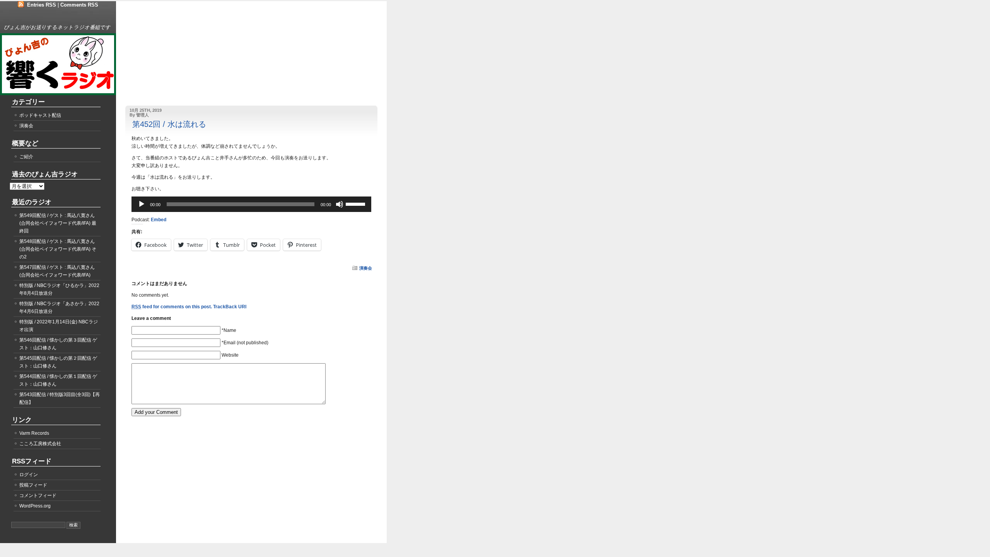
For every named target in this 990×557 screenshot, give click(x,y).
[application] (251, 204)
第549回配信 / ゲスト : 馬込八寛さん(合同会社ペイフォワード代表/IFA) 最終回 (57, 223)
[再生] (141, 204)
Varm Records (34, 433)
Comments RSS (79, 5)
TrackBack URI (229, 306)
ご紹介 (26, 156)
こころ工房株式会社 (40, 443)
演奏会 (365, 268)
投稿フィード (33, 485)
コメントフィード (37, 495)
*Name (229, 330)
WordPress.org (35, 506)
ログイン (28, 474)
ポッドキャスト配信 (40, 115)
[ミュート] (339, 204)
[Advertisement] (172, 57)
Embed (158, 219)
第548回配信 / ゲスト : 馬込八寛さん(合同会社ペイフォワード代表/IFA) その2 (57, 249)
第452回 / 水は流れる (169, 124)
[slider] (356, 203)
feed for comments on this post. (171, 306)
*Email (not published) (245, 342)
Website (230, 355)
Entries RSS (41, 5)
